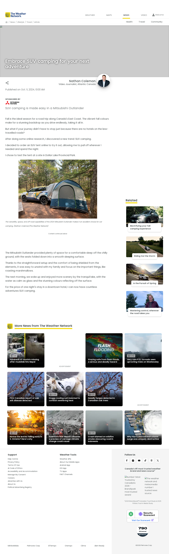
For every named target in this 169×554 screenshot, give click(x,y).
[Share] (7, 83)
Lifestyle (20, 22)
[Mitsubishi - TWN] (57, 102)
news (12, 22)
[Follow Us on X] (158, 461)
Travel (29, 22)
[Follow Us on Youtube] (139, 461)
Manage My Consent (17, 474)
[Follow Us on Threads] (151, 461)
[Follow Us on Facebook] (127, 461)
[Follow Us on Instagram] (133, 461)
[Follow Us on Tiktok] (145, 461)
